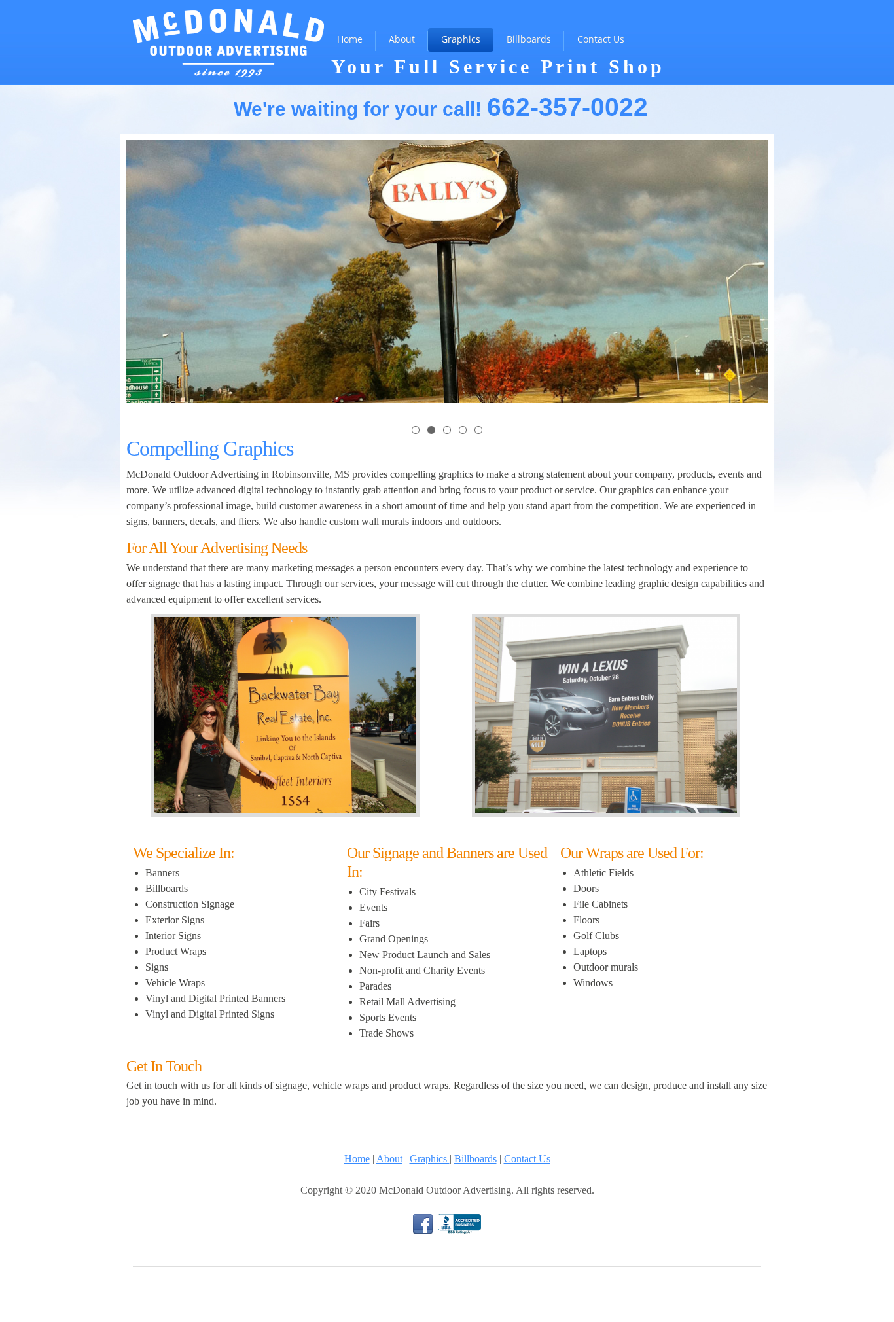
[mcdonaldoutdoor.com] (228, 21)
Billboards (475, 1158)
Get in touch (151, 1085)
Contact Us (527, 1158)
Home (357, 1158)
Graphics (430, 1158)
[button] (415, 429)
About (389, 1158)
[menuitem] (350, 40)
